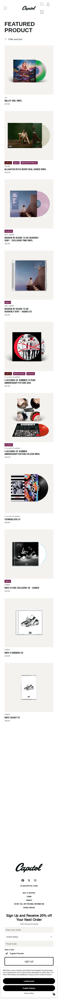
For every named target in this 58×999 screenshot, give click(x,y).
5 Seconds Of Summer (12, 377)
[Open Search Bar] (42, 4)
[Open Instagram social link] (35, 880)
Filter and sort (15, 39)
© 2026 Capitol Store (29, 886)
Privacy (29, 900)
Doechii (7, 166)
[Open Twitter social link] (29, 880)
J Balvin (7, 585)
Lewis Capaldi (9, 234)
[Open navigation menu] (5, 8)
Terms (29, 897)
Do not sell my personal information (29, 904)
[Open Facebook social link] (23, 880)
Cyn (6, 97)
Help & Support (29, 893)
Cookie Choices (29, 908)
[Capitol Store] (29, 8)
